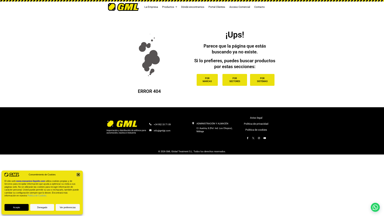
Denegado (42, 207)
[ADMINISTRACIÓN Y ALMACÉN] (193, 123)
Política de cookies (256, 129)
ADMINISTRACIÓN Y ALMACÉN (212, 123)
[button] (78, 174)
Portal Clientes (216, 6)
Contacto (259, 6)
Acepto (16, 207)
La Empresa (151, 6)
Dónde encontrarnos (192, 6)
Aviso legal (256, 117)
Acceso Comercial (239, 6)
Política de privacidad (256, 123)
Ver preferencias (68, 207)
